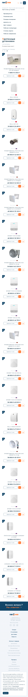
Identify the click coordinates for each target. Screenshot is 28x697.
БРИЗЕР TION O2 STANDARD (14, 291)
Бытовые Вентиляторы (14, 645)
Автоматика (14, 643)
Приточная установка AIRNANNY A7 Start (14, 536)
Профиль (14, 659)
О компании (14, 632)
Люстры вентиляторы (14, 650)
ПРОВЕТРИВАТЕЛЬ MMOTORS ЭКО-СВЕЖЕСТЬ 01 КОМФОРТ (14, 208)
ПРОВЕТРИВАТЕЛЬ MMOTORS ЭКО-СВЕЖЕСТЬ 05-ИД (14, 263)
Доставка (14, 634)
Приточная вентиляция (16, 8)
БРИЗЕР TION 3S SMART (14, 508)
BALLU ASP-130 (14, 124)
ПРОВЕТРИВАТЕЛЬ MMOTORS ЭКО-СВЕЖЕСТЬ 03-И (14, 151)
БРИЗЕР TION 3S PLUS (14, 482)
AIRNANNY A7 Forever (14, 590)
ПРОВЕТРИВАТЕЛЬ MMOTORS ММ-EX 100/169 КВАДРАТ (14, 69)
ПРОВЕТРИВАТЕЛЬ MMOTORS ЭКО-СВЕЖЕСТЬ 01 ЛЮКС (14, 345)
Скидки (14, 629)
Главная (4, 8)
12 (2, 51)
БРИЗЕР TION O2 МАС (14, 317)
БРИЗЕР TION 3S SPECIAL (14, 373)
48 (7, 51)
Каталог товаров (14, 641)
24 (5, 51)
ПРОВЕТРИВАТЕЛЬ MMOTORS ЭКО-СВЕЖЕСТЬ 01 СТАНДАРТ (14, 180)
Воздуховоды (14, 648)
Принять (6, 693)
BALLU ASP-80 (14, 97)
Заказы (14, 662)
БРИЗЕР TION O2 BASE (14, 235)
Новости (14, 636)
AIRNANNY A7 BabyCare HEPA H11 (14, 564)
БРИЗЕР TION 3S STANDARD (14, 400)
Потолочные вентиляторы (14, 653)
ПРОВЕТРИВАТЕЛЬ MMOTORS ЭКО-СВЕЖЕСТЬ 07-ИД (14, 454)
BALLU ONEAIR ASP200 (14, 426)
